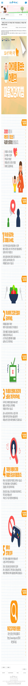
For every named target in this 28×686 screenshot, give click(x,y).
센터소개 (3, 672)
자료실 (17, 672)
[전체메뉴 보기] (2, 2)
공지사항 (7, 14)
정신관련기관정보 (10, 672)
